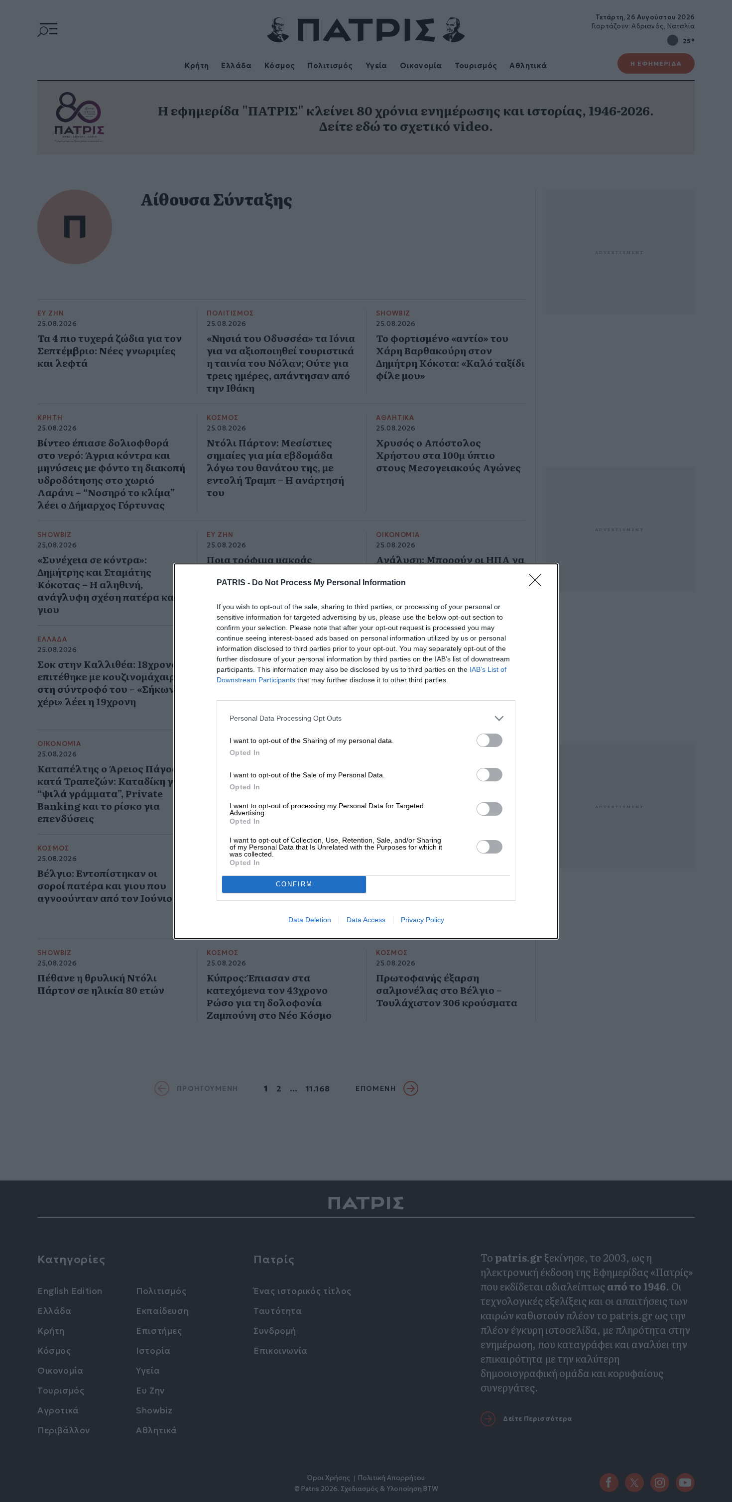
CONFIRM (294, 884)
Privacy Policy (422, 920)
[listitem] (366, 718)
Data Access (366, 920)
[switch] (489, 740)
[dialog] (366, 751)
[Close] (538, 583)
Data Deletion (309, 920)
